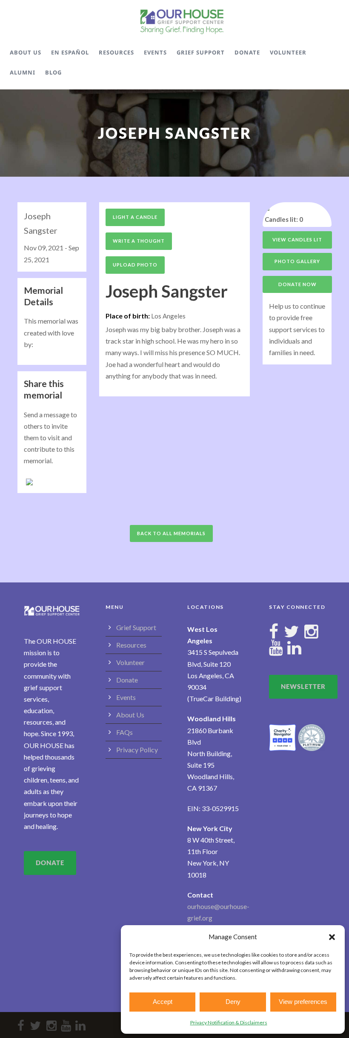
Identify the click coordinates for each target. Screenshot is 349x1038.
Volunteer (288, 52)
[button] (332, 937)
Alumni (22, 72)
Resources (116, 52)
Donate (247, 52)
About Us (25, 52)
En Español (70, 52)
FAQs (124, 732)
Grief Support (201, 52)
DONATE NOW (297, 284)
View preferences (303, 1001)
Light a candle (135, 217)
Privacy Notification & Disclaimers (228, 1022)
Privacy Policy (137, 750)
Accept (162, 1001)
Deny (233, 1001)
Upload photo (135, 264)
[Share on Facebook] (33, 481)
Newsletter (303, 686)
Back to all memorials (171, 533)
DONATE (50, 862)
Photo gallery (297, 261)
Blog (53, 72)
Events (155, 52)
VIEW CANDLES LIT (297, 239)
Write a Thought (139, 241)
